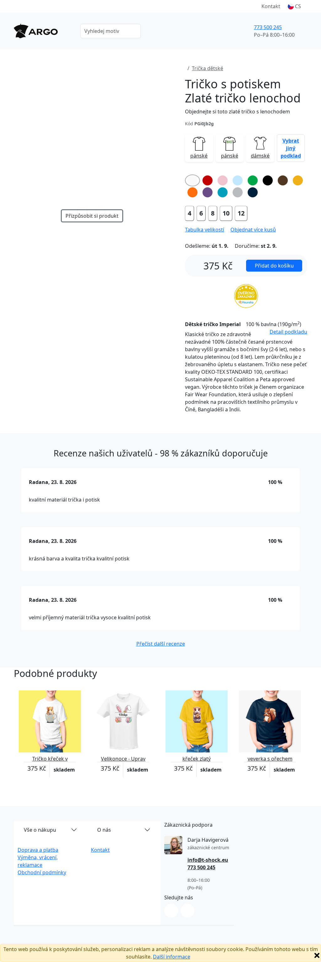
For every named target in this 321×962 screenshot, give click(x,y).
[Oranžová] (192, 192)
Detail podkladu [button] (288, 331)
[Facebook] (187, 910)
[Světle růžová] (222, 180)
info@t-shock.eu (207, 859)
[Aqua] (222, 192)
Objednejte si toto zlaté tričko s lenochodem (237, 111)
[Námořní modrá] (252, 192)
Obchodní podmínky (42, 872)
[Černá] (267, 180)
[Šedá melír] (237, 192)
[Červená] (207, 180)
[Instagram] (171, 910)
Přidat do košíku (274, 265)
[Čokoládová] (282, 180)
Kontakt (270, 6)
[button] (294, 6)
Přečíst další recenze (160, 643)
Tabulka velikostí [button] (204, 229)
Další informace (171, 956)
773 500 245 (268, 27)
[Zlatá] (297, 180)
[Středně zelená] (252, 180)
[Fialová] (207, 192)
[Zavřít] (316, 955)
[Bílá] (192, 180)
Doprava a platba (38, 849)
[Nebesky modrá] (237, 180)
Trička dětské (207, 68)
